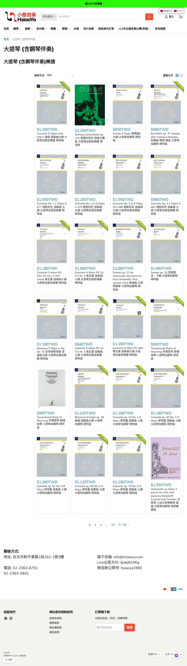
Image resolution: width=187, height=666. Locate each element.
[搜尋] (149, 16)
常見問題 (160, 29)
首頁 (6, 29)
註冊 (130, 627)
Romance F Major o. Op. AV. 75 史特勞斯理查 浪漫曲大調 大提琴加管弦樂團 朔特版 (51, 353)
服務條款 (54, 623)
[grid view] (177, 75)
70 (112, 525)
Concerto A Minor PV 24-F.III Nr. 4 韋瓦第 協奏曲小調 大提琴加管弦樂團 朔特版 (89, 278)
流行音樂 (88, 29)
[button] (176, 655)
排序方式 (39, 75)
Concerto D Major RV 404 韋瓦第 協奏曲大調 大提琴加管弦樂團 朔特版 (128, 351)
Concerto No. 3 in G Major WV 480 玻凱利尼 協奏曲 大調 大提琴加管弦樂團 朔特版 (128, 209)
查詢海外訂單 (106, 29)
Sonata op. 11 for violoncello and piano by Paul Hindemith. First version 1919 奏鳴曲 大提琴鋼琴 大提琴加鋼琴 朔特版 (128, 281)
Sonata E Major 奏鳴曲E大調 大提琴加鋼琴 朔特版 (127, 137)
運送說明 (54, 632)
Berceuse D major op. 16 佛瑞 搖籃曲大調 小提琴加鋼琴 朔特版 (89, 420)
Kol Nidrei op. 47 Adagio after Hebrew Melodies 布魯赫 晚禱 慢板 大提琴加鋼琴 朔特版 (165, 139)
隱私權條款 (55, 627)
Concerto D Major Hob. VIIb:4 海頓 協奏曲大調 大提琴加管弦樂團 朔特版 (52, 137)
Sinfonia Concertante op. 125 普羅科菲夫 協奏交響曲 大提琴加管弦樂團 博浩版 (90, 140)
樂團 (54, 29)
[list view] (181, 75)
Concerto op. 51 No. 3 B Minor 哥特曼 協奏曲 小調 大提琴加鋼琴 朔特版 (52, 489)
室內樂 (40, 29)
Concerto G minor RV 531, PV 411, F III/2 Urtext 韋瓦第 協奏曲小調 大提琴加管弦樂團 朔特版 (52, 278)
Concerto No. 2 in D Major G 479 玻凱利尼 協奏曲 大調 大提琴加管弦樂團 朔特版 (90, 209)
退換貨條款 (55, 618)
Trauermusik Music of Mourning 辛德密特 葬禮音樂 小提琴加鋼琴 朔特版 (165, 353)
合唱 (76, 29)
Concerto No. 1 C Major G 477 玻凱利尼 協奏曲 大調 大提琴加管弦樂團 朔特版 (52, 209)
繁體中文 (152, 654)
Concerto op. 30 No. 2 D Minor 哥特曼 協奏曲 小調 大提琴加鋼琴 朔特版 (166, 420)
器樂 (28, 29)
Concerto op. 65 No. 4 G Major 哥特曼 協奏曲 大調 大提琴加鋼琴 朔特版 (90, 489)
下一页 (122, 525)
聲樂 (65, 29)
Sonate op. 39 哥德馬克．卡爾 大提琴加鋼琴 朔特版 (164, 276)
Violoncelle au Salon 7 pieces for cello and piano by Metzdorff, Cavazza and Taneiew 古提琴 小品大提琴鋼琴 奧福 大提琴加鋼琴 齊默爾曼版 (165, 499)
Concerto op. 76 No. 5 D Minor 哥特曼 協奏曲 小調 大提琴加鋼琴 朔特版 (128, 489)
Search (6, 652)
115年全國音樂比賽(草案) (133, 29)
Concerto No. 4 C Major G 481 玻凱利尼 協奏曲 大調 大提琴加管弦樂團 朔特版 (166, 209)
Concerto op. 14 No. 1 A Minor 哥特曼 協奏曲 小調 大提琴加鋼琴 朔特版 (128, 420)
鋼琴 (16, 29)
